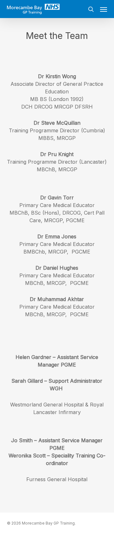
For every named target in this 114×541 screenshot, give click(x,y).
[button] (103, 9)
